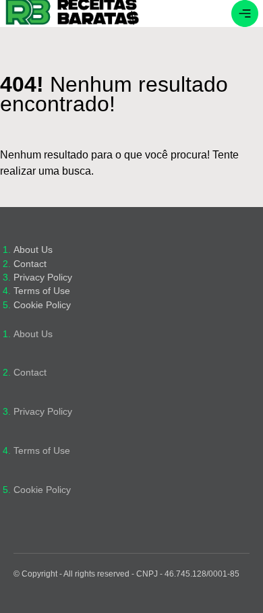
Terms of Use (41, 291)
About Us (33, 250)
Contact (30, 264)
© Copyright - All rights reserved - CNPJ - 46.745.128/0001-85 (126, 574)
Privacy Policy (42, 277)
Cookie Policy (42, 305)
